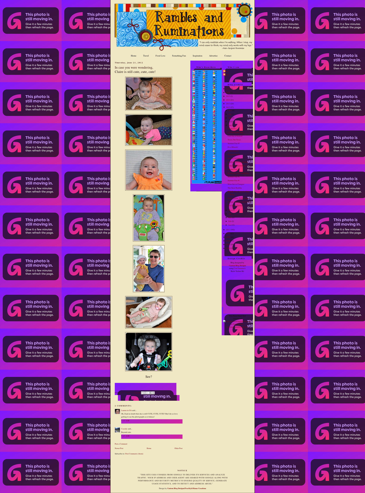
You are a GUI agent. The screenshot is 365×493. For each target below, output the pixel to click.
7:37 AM (125, 420)
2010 (228, 233)
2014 (228, 100)
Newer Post (119, 448)
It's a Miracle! (233, 147)
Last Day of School (235, 136)
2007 (228, 244)
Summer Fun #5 (234, 143)
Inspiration (197, 55)
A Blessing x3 (233, 150)
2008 (228, 240)
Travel (146, 55)
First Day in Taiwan (235, 205)
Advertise (213, 55)
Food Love (160, 55)
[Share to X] (147, 392)
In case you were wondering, (134, 67)
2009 (228, 237)
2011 (228, 229)
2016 (228, 92)
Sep (230, 114)
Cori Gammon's (240, 268)
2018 (228, 88)
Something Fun (179, 55)
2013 (228, 103)
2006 (228, 248)
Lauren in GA (126, 410)
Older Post (178, 448)
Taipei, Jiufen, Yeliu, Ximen (238, 198)
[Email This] (142, 392)
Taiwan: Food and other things (239, 202)
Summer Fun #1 (234, 180)
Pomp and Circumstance (237, 165)
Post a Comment (121, 444)
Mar (230, 217)
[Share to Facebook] (150, 392)
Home (133, 55)
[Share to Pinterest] (153, 392)
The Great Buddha (235, 188)
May (230, 210)
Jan (229, 225)
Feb (230, 221)
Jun (230, 125)
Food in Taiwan (234, 158)
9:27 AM (125, 436)
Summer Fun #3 (234, 169)
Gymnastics (232, 128)
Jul (229, 121)
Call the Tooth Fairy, (236, 132)
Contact (227, 55)
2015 (228, 96)
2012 (228, 107)
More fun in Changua (236, 184)
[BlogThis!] (145, 392)
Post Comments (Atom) (134, 453)
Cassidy (124, 428)
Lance (226, 71)
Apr (230, 213)
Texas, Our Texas (234, 139)
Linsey (226, 74)
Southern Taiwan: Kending (238, 162)
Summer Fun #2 (234, 176)
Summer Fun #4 (234, 154)
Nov (230, 110)
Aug (230, 118)
